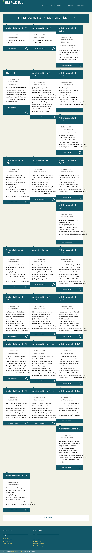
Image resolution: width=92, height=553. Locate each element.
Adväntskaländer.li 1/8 (43, 344)
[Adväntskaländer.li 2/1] (53, 48)
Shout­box (80, 6)
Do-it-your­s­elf (7, 543)
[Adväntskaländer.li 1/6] (26, 423)
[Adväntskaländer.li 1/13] (80, 289)
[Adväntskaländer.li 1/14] (53, 284)
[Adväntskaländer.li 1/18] (53, 199)
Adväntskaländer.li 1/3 (69, 429)
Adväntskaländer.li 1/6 (16, 391)
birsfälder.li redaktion (13, 37)
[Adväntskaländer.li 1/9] (26, 378)
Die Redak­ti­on (7, 539)
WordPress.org (38, 546)
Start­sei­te (43, 6)
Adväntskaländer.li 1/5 (43, 391)
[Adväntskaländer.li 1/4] (80, 421)
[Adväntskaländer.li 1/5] (53, 423)
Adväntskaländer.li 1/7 (69, 344)
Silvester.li (10, 73)
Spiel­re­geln (6, 541)
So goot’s (70, 6)
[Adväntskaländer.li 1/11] (53, 334)
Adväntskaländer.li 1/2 (16, 476)
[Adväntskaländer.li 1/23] (80, 110)
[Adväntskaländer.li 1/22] (80, 152)
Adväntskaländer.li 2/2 (16, 28)
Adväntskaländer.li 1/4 (69, 391)
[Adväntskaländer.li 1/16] (80, 242)
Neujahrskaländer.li (11, 109)
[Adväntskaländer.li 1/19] (26, 202)
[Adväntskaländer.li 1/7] (80, 383)
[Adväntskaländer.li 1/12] (26, 336)
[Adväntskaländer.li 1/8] (53, 381)
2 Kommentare (12, 84)
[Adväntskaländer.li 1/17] (80, 197)
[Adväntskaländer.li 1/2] (26, 510)
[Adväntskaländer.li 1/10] (80, 336)
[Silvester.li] (26, 112)
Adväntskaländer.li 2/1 (43, 28)
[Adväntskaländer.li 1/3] (80, 467)
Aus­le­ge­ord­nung (57, 6)
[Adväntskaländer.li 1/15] (26, 287)
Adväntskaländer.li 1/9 (16, 344)
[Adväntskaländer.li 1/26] (80, 65)
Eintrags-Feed (37, 541)
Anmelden (36, 539)
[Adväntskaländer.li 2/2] (26, 48)
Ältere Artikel (46, 518)
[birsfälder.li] (13, 2)
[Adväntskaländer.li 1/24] (53, 117)
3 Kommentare (65, 42)
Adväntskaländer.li (13, 48)
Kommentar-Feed (38, 543)
